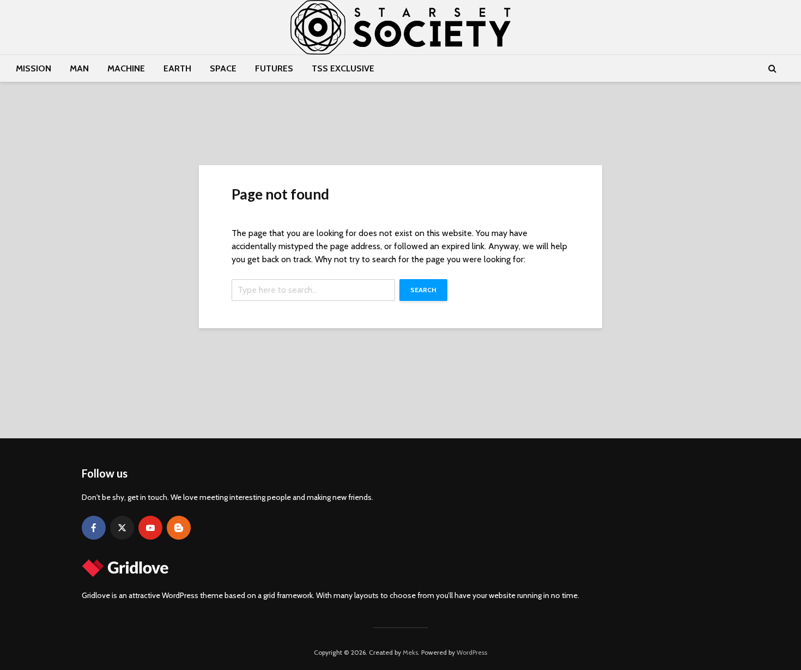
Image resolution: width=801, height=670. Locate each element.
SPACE (223, 68)
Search (423, 290)
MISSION (33, 68)
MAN (79, 68)
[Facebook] (94, 528)
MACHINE (126, 68)
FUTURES (274, 68)
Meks (410, 652)
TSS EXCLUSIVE (343, 68)
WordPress (472, 652)
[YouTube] (150, 528)
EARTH (177, 68)
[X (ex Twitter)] (122, 528)
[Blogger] (179, 528)
